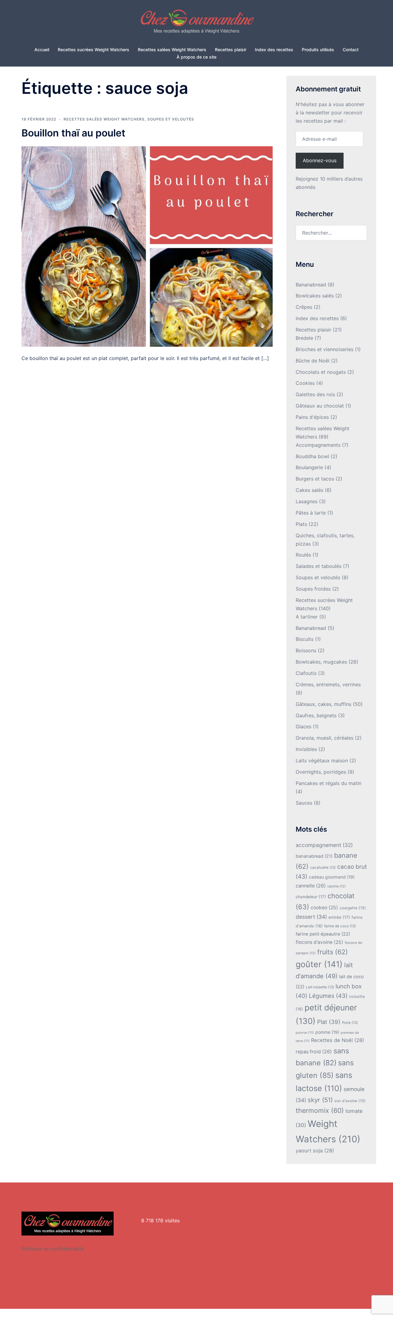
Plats (301, 524)
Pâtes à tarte (311, 513)
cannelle (311, 886)
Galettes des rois (315, 394)
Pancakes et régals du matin (328, 783)
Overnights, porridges (321, 772)
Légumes (328, 995)
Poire (350, 1023)
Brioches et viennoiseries (324, 349)
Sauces (304, 803)
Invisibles (306, 749)
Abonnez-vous (320, 160)
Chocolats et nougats (321, 372)
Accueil (41, 49)
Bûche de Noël (312, 361)
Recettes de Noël (337, 1040)
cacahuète (323, 867)
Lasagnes (306, 501)
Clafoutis (306, 673)
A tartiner (307, 617)
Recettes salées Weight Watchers (172, 49)
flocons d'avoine (319, 942)
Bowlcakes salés (315, 296)
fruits (332, 952)
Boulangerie (309, 467)
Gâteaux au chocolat (320, 406)
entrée (339, 917)
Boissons (306, 650)
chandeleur (311, 896)
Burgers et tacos (315, 479)
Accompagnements (318, 445)
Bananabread (311, 285)
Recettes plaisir (230, 49)
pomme (327, 1032)
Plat (328, 1021)
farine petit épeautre (323, 934)
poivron (305, 1033)
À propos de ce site (196, 56)
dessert (311, 917)
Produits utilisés (318, 49)
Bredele (304, 338)
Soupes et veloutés (170, 119)
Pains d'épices (312, 417)
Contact (351, 49)
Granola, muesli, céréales (324, 738)
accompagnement (324, 845)
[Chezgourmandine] (196, 23)
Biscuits (304, 639)
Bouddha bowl (312, 456)
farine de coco (340, 926)
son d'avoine (350, 1100)
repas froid (314, 1052)
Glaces (303, 726)
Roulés (303, 555)
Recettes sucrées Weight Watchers (93, 49)
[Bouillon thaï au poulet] (147, 246)
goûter (319, 964)
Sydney (150, 1298)
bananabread (314, 856)
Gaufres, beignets (316, 715)
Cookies (305, 383)
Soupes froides (313, 589)
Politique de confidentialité (52, 1249)
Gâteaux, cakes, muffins (323, 704)
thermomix (320, 1110)
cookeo (324, 907)
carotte (336, 886)
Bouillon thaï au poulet (73, 133)
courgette (353, 908)
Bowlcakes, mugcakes (321, 662)
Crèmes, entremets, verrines (328, 684)
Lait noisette (320, 987)
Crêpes (304, 307)
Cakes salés (309, 490)
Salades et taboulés (318, 566)
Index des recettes (274, 49)
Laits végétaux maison (322, 760)
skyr (320, 1100)
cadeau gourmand (332, 876)
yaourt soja (315, 1151)
